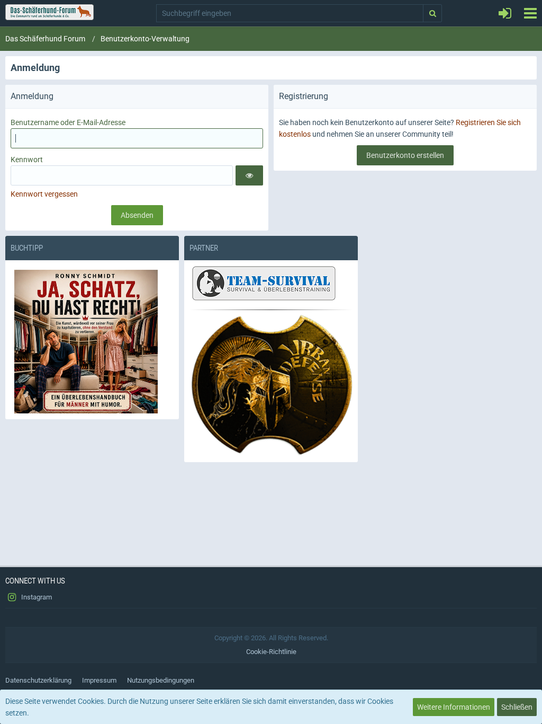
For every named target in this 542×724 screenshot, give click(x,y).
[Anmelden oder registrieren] (505, 13)
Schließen (516, 707)
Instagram (36, 597)
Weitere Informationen (453, 707)
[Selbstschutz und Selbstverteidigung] (271, 385)
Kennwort (27, 159)
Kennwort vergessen (44, 194)
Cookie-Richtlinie (271, 652)
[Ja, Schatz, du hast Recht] (92, 341)
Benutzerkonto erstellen (405, 155)
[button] (530, 13)
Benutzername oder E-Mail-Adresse (68, 122)
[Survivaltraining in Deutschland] (262, 285)
